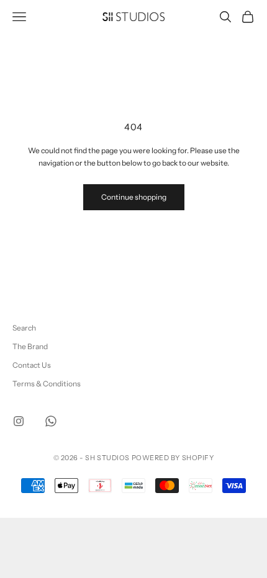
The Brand (30, 346)
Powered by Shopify (173, 457)
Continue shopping (133, 197)
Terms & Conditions (46, 383)
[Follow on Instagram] (18, 421)
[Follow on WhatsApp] (51, 421)
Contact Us (31, 365)
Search (24, 327)
